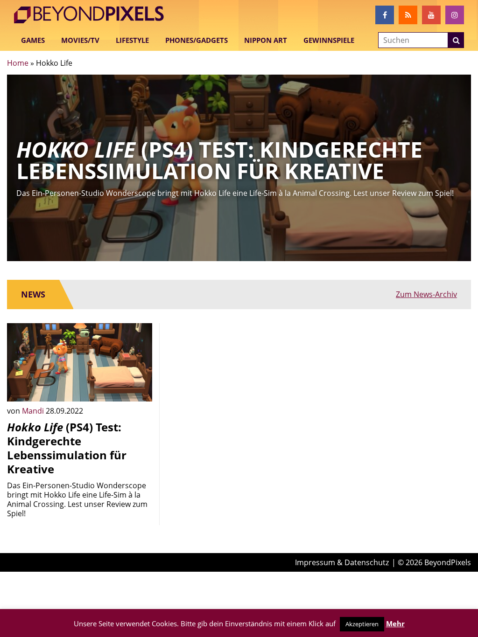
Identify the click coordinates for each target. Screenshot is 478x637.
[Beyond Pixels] (93, 15)
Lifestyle (132, 40)
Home (17, 63)
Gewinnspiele (328, 40)
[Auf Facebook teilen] (138, 387)
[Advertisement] (238, 381)
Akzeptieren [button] (362, 624)
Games (33, 40)
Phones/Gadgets (196, 40)
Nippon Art (265, 40)
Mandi (34, 411)
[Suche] (456, 40)
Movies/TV (80, 40)
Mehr (395, 623)
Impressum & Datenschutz (342, 562)
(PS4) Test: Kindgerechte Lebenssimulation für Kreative (67, 448)
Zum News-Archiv (426, 294)
